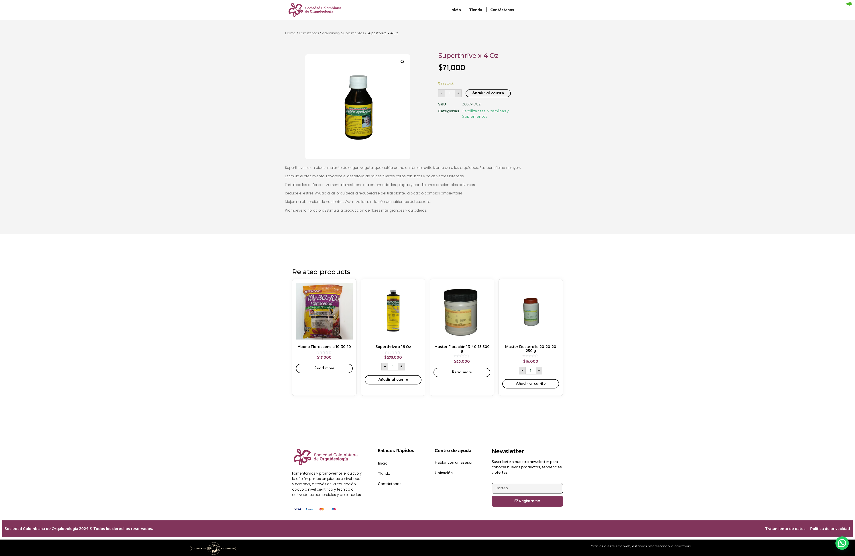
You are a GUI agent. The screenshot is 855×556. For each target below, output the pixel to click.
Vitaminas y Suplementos (343, 33)
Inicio (455, 10)
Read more (324, 368)
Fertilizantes (309, 33)
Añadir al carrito (488, 93)
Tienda (475, 10)
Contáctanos (502, 10)
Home (290, 33)
